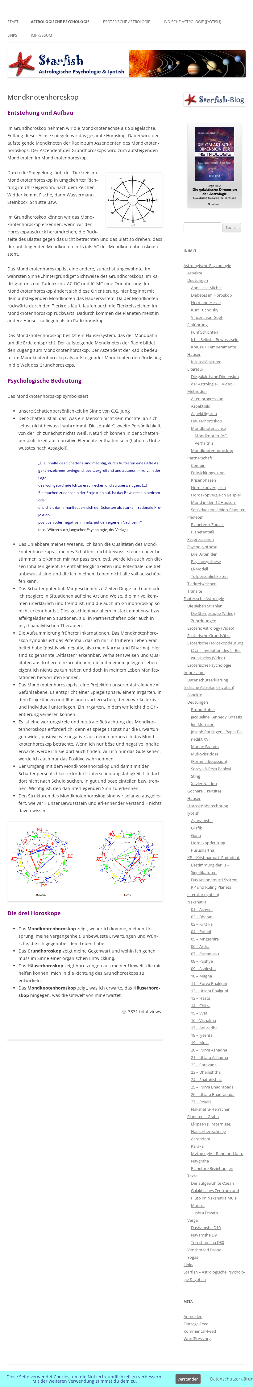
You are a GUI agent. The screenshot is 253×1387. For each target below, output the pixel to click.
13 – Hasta (200, 998)
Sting (195, 776)
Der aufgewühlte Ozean (212, 1183)
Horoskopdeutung (208, 843)
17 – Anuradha (204, 1028)
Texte (192, 1176)
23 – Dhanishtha (206, 1072)
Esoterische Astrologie (126, 21)
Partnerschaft (199, 458)
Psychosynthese (202, 546)
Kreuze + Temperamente (213, 347)
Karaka (197, 1146)
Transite (194, 591)
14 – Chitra (200, 1005)
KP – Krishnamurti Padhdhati (213, 857)
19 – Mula (200, 1042)
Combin (198, 465)
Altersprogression (207, 398)
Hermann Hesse (206, 302)
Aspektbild (200, 406)
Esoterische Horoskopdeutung (215, 643)
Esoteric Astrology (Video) (210, 628)
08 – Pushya (202, 961)
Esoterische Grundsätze (208, 635)
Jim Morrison (202, 724)
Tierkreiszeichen (202, 583)
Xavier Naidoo (204, 783)
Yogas (192, 1257)
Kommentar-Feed (200, 1331)
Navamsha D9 (204, 1235)
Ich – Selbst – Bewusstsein (214, 339)
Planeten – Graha (203, 1116)
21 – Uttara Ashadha (209, 1057)
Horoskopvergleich (208, 487)
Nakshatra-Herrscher (210, 1109)
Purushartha (202, 850)
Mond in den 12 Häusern (213, 502)
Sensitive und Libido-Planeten (218, 509)
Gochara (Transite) (204, 791)
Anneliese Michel (206, 287)
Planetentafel (203, 532)
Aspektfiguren (204, 413)
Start (13, 21)
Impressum (41, 35)
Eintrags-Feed (196, 1324)
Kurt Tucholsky (204, 310)
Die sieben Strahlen (204, 606)
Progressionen (200, 539)
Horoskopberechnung (207, 806)
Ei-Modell (199, 569)
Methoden (197, 391)
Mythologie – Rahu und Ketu (217, 1153)
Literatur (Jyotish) (203, 894)
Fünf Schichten (204, 332)
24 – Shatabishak (206, 1079)
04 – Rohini (201, 931)
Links (12, 35)
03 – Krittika (202, 924)
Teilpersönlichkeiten (209, 576)
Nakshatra (196, 902)
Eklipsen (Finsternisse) (211, 1124)
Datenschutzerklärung (207, 680)
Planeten (195, 517)
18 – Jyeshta (202, 1035)
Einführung (197, 324)
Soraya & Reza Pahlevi (211, 769)
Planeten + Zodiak (207, 524)
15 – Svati (199, 1013)
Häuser (194, 354)
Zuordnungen (203, 621)
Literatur (195, 369)
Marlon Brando (205, 746)
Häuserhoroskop (206, 421)
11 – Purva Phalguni (209, 983)
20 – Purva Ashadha (209, 1050)
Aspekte (194, 273)
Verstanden (188, 1379)
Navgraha (200, 1161)
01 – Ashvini (202, 909)
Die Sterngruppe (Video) (213, 613)
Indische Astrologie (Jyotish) (192, 21)
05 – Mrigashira (205, 939)
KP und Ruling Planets (211, 887)
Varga (192, 1220)
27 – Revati (201, 1102)
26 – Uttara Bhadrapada (212, 1094)
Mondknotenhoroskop (212, 450)
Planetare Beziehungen (212, 1168)
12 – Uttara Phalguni (209, 991)
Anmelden (193, 1316)
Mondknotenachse (208, 428)
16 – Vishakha (203, 1020)
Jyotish (193, 813)
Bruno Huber (203, 709)
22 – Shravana (204, 1065)
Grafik (196, 828)
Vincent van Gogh (207, 317)
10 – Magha (201, 976)
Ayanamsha (202, 820)
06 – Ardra (200, 946)
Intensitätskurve (206, 361)
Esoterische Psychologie (209, 665)
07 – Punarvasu (205, 954)
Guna (196, 835)
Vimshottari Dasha (204, 1250)
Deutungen (197, 280)
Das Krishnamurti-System (214, 880)
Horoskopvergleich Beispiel (216, 495)
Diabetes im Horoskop (211, 295)
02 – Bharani (202, 917)
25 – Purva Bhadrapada (212, 1087)
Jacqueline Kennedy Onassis (216, 717)
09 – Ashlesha (203, 968)
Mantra (198, 1205)
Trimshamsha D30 (207, 1242)
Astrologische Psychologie (60, 21)
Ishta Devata (206, 1213)
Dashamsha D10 (206, 1227)
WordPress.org (197, 1338)
